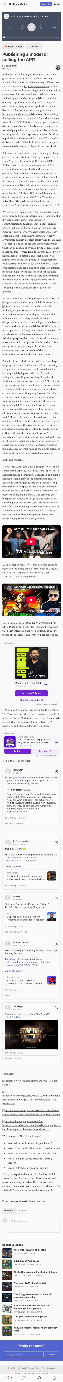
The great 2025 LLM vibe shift (30, 1283)
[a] (7, 1253)
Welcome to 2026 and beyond (30, 1249)
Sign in (57, 4)
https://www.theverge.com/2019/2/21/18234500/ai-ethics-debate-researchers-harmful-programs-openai (31, 1112)
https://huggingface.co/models (18, 114)
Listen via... (34, 46)
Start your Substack (25, 1373)
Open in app (15, 46)
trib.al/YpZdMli (12, 1016)
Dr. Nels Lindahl (9, 66)
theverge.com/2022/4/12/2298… (22, 964)
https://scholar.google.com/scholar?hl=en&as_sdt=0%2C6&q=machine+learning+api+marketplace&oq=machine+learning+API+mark (31, 1125)
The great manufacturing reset (30, 1316)
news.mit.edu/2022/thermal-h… (21, 860)
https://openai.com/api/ (36, 86)
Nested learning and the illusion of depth (35, 1272)
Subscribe (46, 4)
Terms (37, 1368)
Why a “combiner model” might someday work (36, 1329)
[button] (8, 27)
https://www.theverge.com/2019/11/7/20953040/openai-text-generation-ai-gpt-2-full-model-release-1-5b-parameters (31, 1100)
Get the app (43, 1373)
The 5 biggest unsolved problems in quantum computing (33, 1296)
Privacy (31, 1368)
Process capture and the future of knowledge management (32, 1307)
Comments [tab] (9, 1210)
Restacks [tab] (21, 1210)
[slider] (28, 37)
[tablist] (15, 1211)
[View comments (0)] (24, 1378)
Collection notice (48, 1368)
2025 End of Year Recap (26, 1261)
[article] (31, 1253)
